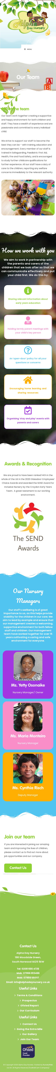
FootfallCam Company (39, 1068)
